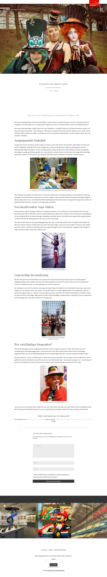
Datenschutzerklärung (60, 550)
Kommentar (37, 446)
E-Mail (35, 469)
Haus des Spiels (82, 419)
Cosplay (57, 419)
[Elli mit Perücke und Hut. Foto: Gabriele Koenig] (53, 383)
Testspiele (90, 419)
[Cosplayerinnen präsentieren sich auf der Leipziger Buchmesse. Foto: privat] (53, 318)
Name (36, 463)
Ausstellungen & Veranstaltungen (36, 419)
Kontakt (51, 550)
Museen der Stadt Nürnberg (55, 570)
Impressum (44, 550)
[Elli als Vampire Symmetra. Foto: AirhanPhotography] (53, 250)
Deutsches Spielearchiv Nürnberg (69, 419)
